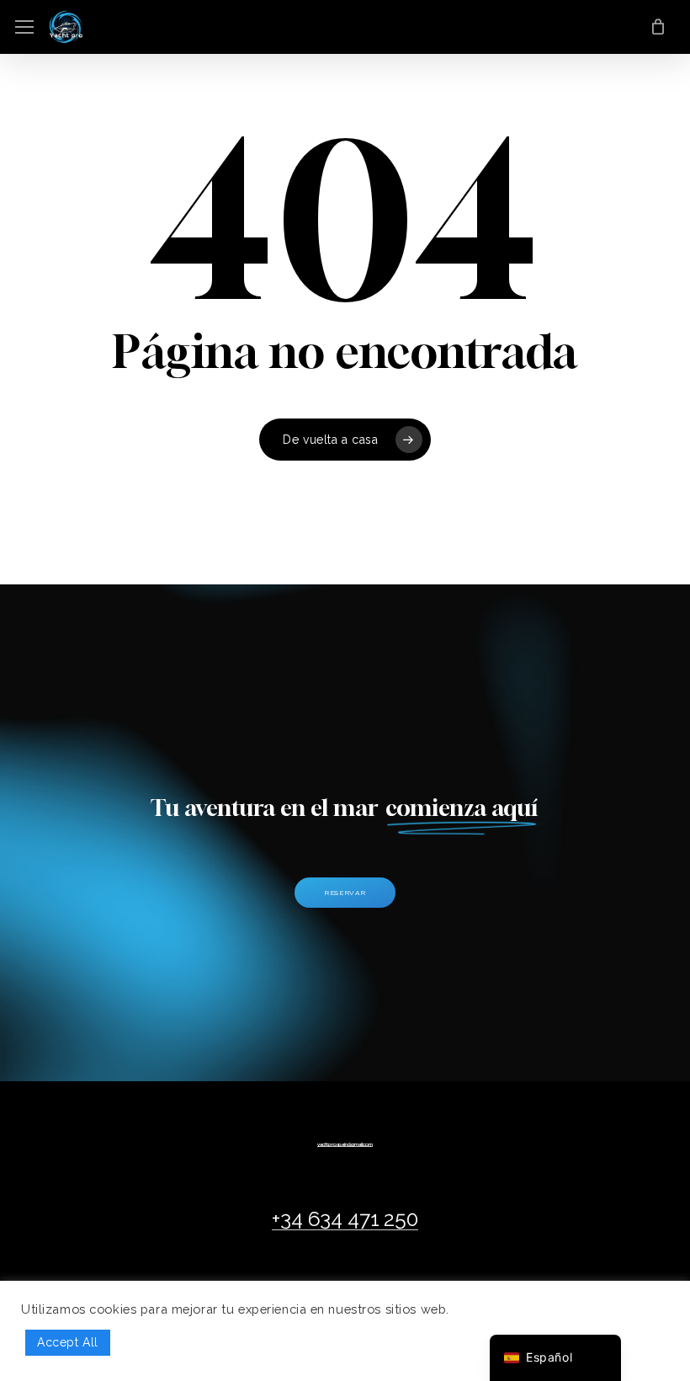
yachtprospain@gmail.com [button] (344, 1144)
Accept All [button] (67, 1342)
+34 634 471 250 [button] (344, 1219)
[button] (24, 27)
